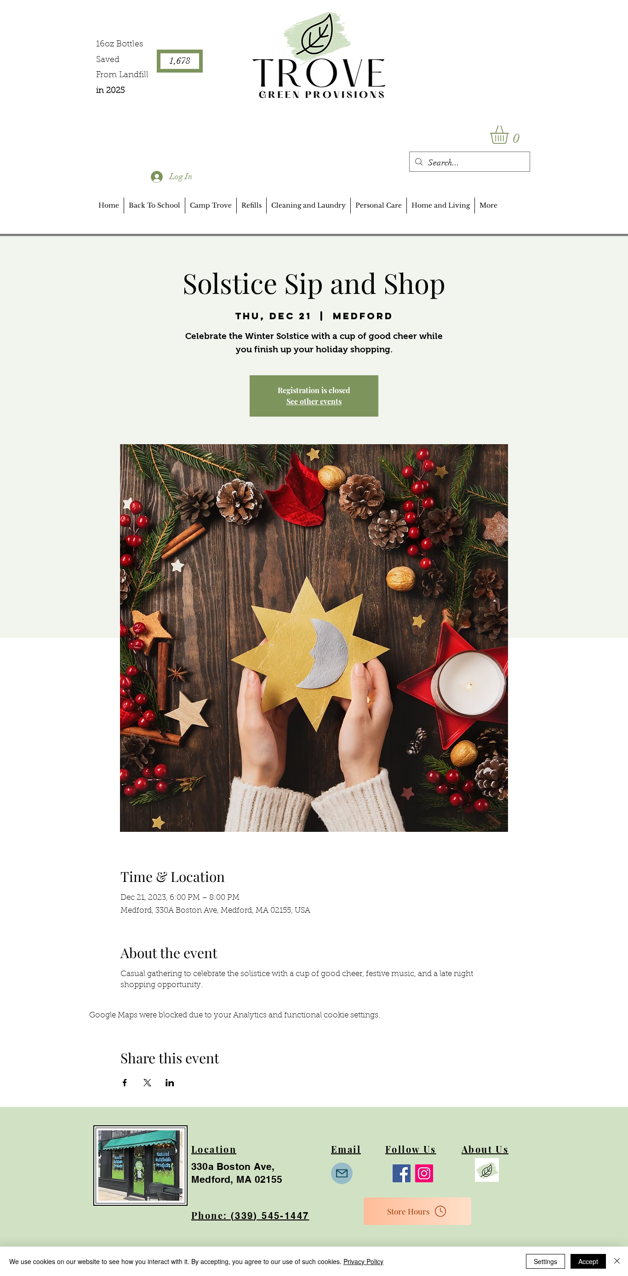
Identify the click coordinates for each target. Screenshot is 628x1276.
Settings (545, 1261)
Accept (588, 1261)
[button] (510, 134)
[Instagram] (424, 1173)
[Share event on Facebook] (124, 1082)
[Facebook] (402, 1173)
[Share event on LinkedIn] (170, 1082)
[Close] (616, 1261)
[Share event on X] (147, 1082)
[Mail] (342, 1173)
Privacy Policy (363, 1261)
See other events (314, 401)
